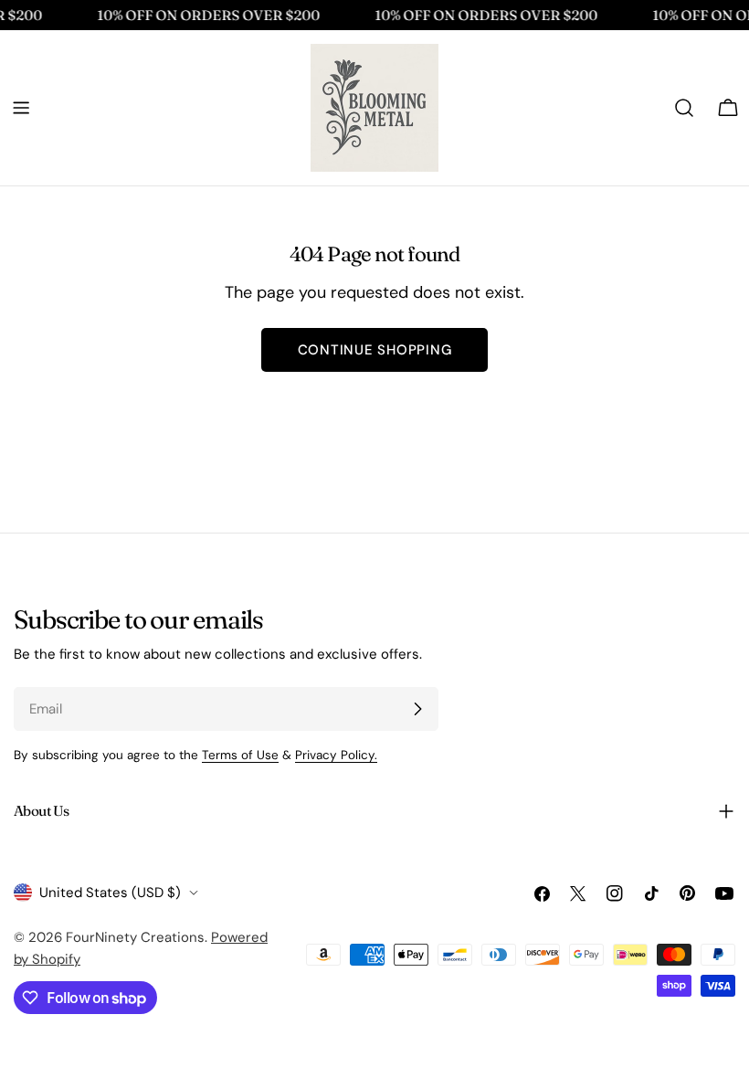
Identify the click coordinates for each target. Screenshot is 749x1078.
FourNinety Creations (135, 937)
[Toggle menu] (21, 108)
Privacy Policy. (336, 755)
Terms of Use (240, 755)
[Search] (684, 108)
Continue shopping (375, 350)
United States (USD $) (110, 892)
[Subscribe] (417, 709)
